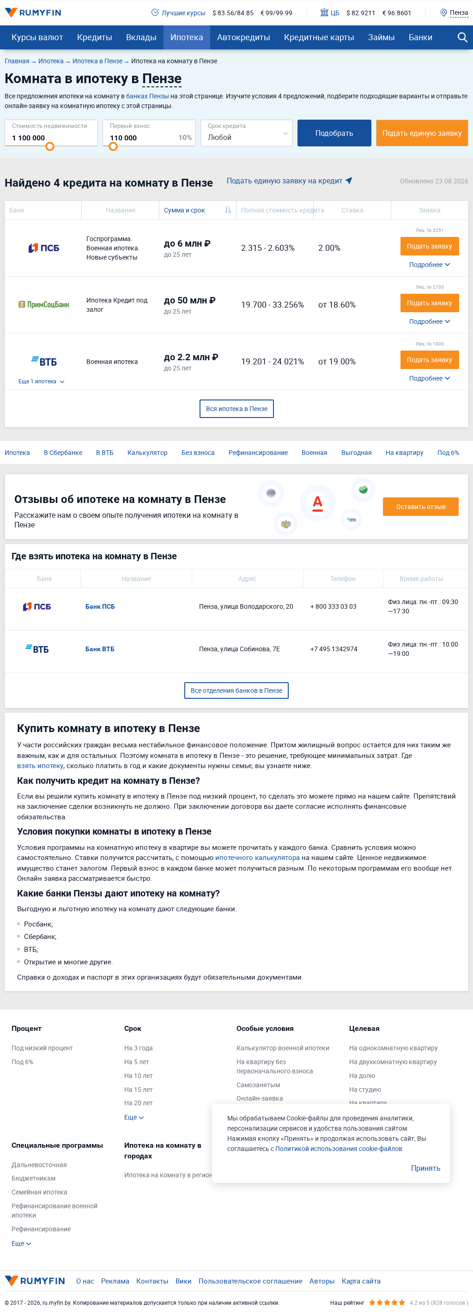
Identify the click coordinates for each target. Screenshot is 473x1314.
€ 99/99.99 (276, 12)
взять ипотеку (40, 765)
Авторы (322, 1280)
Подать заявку (429, 246)
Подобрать (334, 133)
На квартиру (405, 452)
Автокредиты (243, 36)
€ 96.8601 (397, 12)
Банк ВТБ (100, 649)
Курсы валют (37, 36)
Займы (381, 36)
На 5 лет (136, 1061)
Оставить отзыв (421, 506)
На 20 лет (138, 1102)
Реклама (115, 1280)
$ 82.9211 (361, 12)
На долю (362, 1075)
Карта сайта (361, 1280)
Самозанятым (258, 1084)
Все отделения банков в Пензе (236, 690)
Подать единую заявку (422, 133)
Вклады (141, 36)
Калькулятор (147, 452)
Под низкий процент (42, 1047)
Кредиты (94, 36)
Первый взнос (130, 125)
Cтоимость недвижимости (49, 125)
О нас (85, 1280)
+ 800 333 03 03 (333, 606)
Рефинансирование (258, 452)
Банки (420, 36)
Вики (184, 1280)
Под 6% (448, 452)
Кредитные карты (319, 36)
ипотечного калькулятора (257, 857)
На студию (365, 1089)
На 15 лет (138, 1089)
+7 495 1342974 (334, 648)
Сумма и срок (184, 210)
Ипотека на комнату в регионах (172, 1174)
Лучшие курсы (184, 12)
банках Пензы (147, 95)
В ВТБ (105, 452)
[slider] (50, 146)
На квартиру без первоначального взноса (274, 1066)
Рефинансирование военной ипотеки (54, 1210)
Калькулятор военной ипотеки (282, 1047)
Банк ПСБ (100, 606)
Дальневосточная (39, 1164)
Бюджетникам (33, 1178)
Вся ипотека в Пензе (236, 408)
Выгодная (356, 452)
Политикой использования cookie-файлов (338, 1148)
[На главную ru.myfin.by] (35, 1281)
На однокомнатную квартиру (393, 1047)
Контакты (152, 1280)
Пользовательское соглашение (251, 1280)
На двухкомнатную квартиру (393, 1061)
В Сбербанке (63, 452)
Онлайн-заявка (259, 1098)
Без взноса (198, 452)
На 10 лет (138, 1075)
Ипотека (186, 36)
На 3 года (138, 1047)
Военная (314, 452)
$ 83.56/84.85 (233, 12)
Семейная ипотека (39, 1191)
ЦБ (335, 12)
